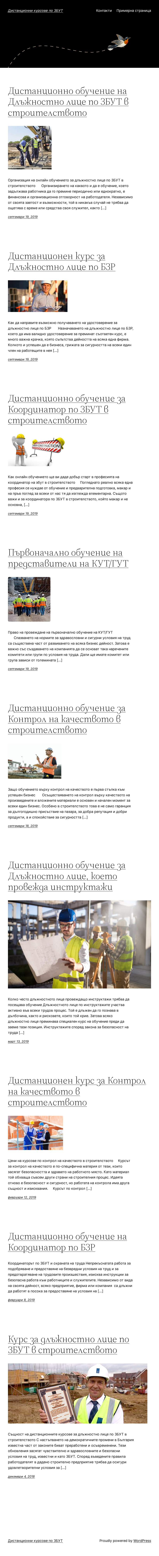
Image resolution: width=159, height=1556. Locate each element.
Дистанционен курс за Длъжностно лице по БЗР (61, 261)
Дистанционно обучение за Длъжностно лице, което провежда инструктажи (67, 875)
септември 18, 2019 (23, 826)
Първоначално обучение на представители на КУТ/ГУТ (68, 558)
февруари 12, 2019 (22, 1197)
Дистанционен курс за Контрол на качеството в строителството (77, 1091)
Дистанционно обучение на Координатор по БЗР (67, 1242)
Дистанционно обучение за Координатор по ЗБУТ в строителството (67, 409)
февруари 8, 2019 (21, 1300)
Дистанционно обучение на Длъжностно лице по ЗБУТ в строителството (68, 101)
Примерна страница (134, 10)
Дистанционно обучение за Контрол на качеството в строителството (67, 718)
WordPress (142, 1541)
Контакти (104, 10)
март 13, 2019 (18, 1041)
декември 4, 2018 (21, 1476)
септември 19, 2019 (23, 217)
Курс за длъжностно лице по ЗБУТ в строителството (68, 1344)
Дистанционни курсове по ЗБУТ (35, 10)
